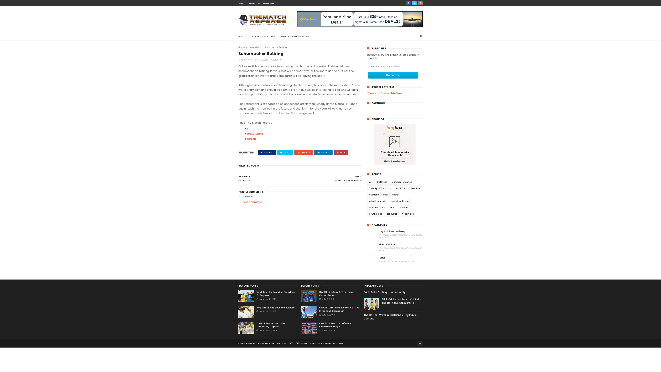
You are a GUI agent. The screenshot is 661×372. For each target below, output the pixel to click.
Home (241, 36)
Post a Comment (253, 202)
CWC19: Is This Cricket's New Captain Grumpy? (335, 325)
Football (269, 36)
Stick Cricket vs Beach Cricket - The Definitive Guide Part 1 (401, 301)
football (373, 207)
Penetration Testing (249, 343)
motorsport (255, 134)
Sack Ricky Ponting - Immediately (384, 292)
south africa (375, 213)
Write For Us (270, 3)
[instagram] (420, 3)
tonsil (382, 257)
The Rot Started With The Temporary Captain (270, 325)
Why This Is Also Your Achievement (275, 307)
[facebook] (408, 3)
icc (383, 207)
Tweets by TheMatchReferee (384, 93)
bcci (385, 194)
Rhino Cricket (387, 244)
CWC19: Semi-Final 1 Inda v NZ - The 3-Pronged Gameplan (339, 309)
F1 (248, 129)
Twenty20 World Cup (380, 188)
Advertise (254, 3)
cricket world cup (400, 201)
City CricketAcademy (392, 231)
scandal (404, 207)
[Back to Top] (420, 343)
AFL (371, 181)
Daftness (382, 181)
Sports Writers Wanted (295, 36)
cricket (254, 36)
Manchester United (402, 181)
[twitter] (414, 3)
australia (374, 194)
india (392, 207)
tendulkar (392, 213)
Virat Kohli (401, 188)
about (242, 3)
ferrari (251, 139)
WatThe (415, 188)
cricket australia (377, 201)
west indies (408, 213)
